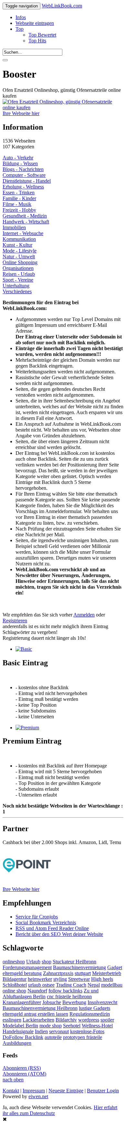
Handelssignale (18, 1031)
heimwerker (40, 979)
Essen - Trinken (19, 192)
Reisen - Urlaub (19, 274)
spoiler (107, 1020)
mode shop (50, 1025)
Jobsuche (51, 1002)
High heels (102, 979)
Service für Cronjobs (37, 916)
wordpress (88, 1020)
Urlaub (33, 961)
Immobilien (14, 227)
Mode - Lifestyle (20, 250)
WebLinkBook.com (62, 5)
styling (60, 979)
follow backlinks (65, 990)
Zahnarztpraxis (58, 973)
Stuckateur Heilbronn (74, 961)
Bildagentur (14, 979)
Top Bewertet (42, 35)
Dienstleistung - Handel (27, 181)
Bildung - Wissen (20, 163)
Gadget (114, 967)
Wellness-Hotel (97, 1025)
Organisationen (18, 268)
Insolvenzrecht (102, 1002)
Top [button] (20, 29)
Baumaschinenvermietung (79, 967)
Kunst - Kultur (17, 245)
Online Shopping (20, 262)
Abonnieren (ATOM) (24, 1074)
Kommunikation (19, 239)
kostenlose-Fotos (87, 1031)
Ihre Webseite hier (21, 113)
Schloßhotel (15, 985)
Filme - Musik (17, 204)
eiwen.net (38, 1096)
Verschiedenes (17, 291)
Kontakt (11, 1090)
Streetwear (79, 979)
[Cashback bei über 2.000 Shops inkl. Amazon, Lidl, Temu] (27, 883)
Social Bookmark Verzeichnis (46, 922)
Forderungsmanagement (27, 967)
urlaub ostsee (41, 985)
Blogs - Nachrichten (23, 169)
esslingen (12, 1020)
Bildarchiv (66, 1020)
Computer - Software (24, 175)
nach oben (13, 1079)
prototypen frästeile (82, 1037)
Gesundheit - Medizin (25, 216)
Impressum (34, 1090)
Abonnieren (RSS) (22, 1068)
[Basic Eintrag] (24, 649)
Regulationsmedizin (89, 1014)
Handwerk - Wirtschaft (26, 221)
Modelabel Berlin (20, 1025)
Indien (41, 1031)
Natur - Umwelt (19, 256)
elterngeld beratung (22, 973)
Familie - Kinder (19, 198)
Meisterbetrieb (106, 973)
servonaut (59, 1031)
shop (46, 961)
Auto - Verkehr (18, 157)
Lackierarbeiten (38, 1020)
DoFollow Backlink (23, 1037)
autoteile (53, 1037)
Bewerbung (74, 1002)
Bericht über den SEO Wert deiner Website (59, 934)
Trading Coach (71, 985)
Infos (21, 17)
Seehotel (71, 1025)
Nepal (94, 985)
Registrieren (15, 620)
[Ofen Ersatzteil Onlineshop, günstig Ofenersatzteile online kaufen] (63, 107)
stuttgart (83, 973)
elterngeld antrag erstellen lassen (35, 1014)
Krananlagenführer (22, 1002)
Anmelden (84, 614)
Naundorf (37, 990)
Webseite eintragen (35, 23)
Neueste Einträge (65, 1090)
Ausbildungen (17, 1043)
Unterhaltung (16, 285)
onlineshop (14, 961)
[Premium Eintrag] (27, 727)
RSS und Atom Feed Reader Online (52, 928)
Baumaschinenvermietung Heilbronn (40, 1008)
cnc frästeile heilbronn (69, 996)
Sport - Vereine (18, 280)
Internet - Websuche (23, 233)
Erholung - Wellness (23, 186)
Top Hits (37, 40)
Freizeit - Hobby (19, 210)
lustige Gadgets (94, 1008)
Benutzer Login (103, 1090)
